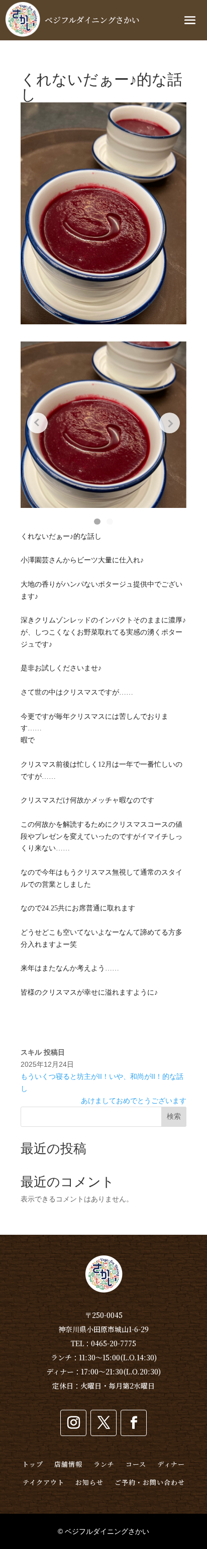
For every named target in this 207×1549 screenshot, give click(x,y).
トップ (32, 1464)
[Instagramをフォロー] (73, 1423)
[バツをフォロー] (103, 1423)
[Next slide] (169, 423)
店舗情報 (68, 1464)
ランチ (104, 1464)
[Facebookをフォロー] (134, 1423)
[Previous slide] (37, 423)
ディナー (171, 1464)
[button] (97, 522)
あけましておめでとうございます (133, 1101)
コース (136, 1464)
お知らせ (89, 1482)
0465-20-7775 (113, 1343)
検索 (174, 1116)
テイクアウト (43, 1482)
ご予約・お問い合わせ (150, 1482)
